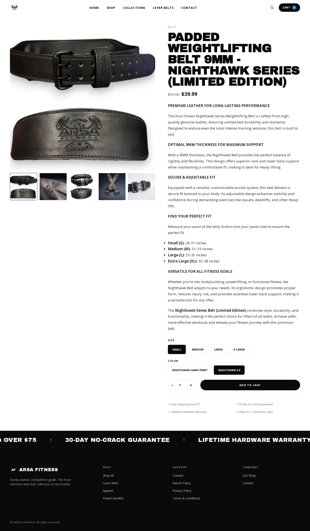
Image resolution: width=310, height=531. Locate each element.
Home (94, 8)
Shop (111, 8)
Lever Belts (163, 8)
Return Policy (182, 483)
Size (171, 340)
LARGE (218, 349)
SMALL (176, 349)
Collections (134, 8)
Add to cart (250, 385)
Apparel (108, 491)
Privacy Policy (182, 491)
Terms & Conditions (186, 498)
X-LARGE (239, 349)
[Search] (272, 7)
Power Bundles (113, 498)
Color (173, 361)
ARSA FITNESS (34, 469)
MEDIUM (198, 349)
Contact (189, 8)
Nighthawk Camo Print (190, 370)
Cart (289, 7)
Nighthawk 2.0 (229, 370)
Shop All (108, 475)
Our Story (249, 475)
